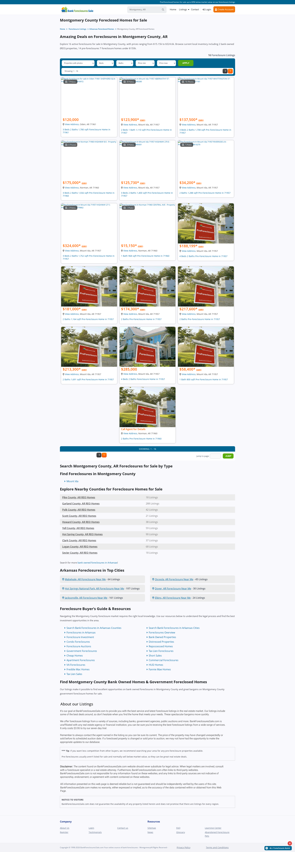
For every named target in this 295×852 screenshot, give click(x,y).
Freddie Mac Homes (78, 669)
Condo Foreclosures (78, 641)
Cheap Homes (75, 655)
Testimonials (95, 832)
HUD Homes (156, 664)
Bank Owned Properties (162, 637)
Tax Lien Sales (74, 674)
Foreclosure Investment (80, 637)
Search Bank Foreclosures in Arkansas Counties (94, 628)
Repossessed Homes (161, 646)
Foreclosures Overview (162, 632)
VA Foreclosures (76, 664)
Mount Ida (72, 481)
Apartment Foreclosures (81, 660)
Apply (185, 63)
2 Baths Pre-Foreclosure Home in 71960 (141, 438)
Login (208, 9)
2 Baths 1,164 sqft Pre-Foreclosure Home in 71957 (88, 319)
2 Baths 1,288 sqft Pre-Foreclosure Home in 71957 (204, 192)
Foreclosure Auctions (79, 646)
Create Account (225, 9)
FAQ (178, 827)
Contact (195, 9)
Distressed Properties (161, 641)
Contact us (122, 827)
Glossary (180, 832)
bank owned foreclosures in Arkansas (97, 562)
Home (173, 9)
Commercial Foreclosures (163, 660)
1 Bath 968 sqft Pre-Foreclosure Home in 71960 (145, 255)
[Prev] (225, 71)
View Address (72, 124)
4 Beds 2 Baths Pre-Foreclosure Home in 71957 (203, 256)
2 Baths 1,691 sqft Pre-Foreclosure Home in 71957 (88, 379)
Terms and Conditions (217, 847)
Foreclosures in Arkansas (81, 632)
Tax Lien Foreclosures (161, 651)
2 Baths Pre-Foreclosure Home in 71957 (141, 319)
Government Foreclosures (82, 651)
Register (64, 832)
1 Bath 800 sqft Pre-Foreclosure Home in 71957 (203, 379)
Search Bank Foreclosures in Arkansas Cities (174, 628)
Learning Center (213, 827)
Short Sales (155, 655)
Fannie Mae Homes (160, 669)
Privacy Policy (183, 847)
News (150, 832)
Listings (183, 9)
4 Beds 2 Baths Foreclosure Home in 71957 (143, 379)
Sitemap (152, 827)
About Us (64, 827)
